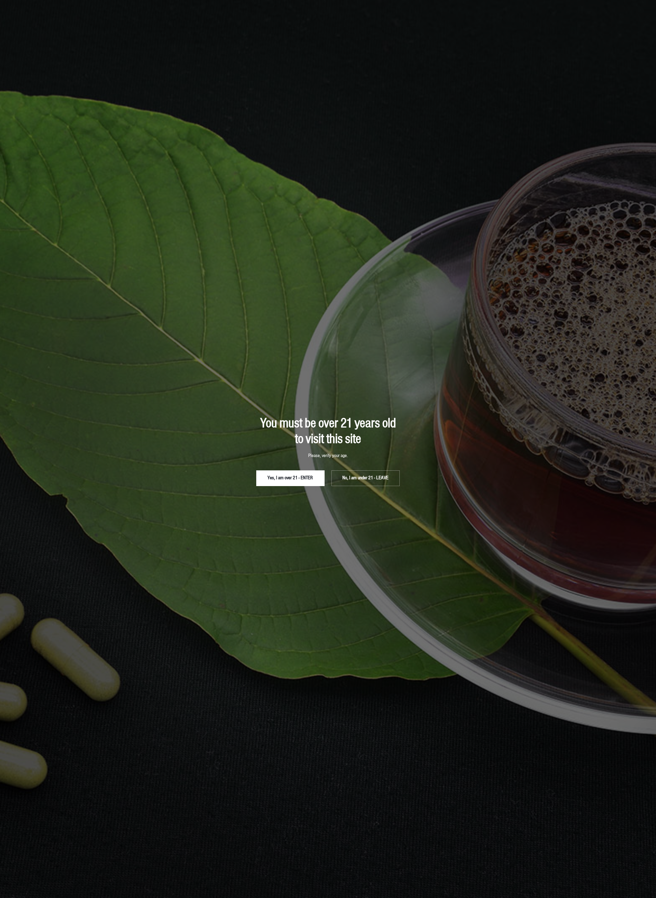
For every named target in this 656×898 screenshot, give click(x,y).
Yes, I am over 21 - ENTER (290, 478)
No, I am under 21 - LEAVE (365, 478)
